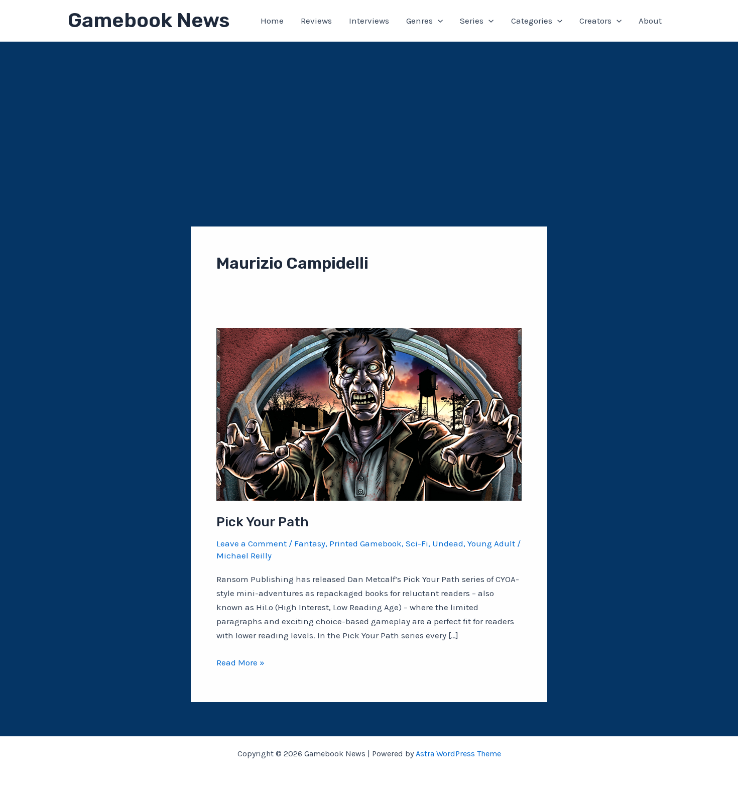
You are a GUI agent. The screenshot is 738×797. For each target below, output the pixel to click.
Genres (419, 21)
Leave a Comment (251, 543)
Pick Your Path (262, 522)
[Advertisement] (369, 117)
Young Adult (491, 543)
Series (471, 21)
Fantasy (309, 543)
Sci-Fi (417, 543)
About (650, 21)
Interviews (369, 21)
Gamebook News (148, 20)
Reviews (316, 21)
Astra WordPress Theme (458, 753)
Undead (447, 543)
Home (272, 21)
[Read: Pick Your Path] (369, 413)
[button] (438, 21)
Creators (595, 21)
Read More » (240, 663)
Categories (531, 21)
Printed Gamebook (365, 543)
